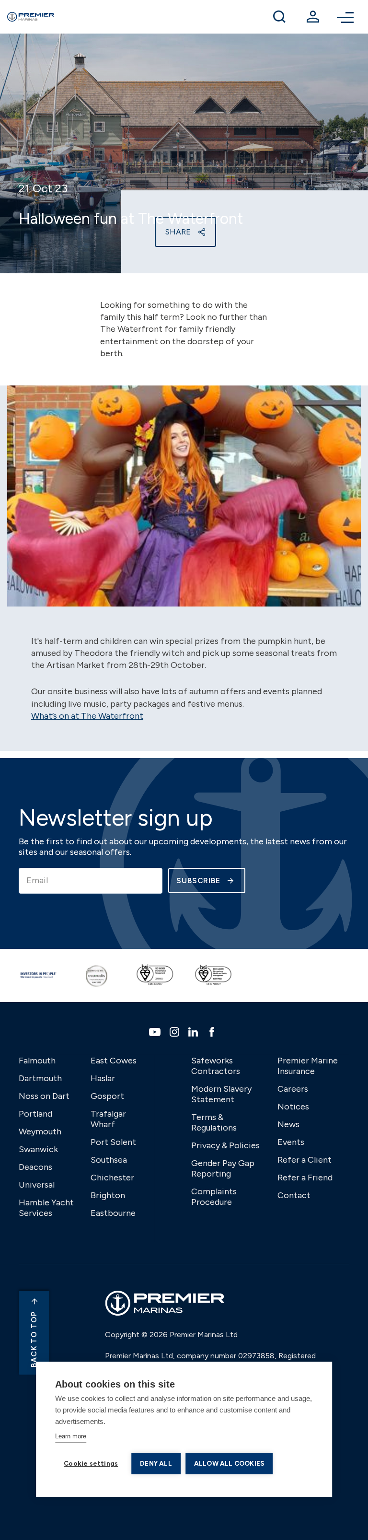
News (288, 1124)
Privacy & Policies (225, 1145)
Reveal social (202, 232)
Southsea (109, 1160)
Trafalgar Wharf (108, 1119)
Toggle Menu (346, 17)
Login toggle (313, 17)
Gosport (107, 1096)
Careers (292, 1089)
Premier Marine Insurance (307, 1065)
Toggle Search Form (279, 17)
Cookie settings (91, 1463)
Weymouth (40, 1131)
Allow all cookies (229, 1463)
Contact (293, 1195)
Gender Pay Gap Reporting (222, 1168)
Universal (37, 1184)
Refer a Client (304, 1160)
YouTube (156, 1032)
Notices (293, 1106)
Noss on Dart (44, 1096)
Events (290, 1142)
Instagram (176, 1032)
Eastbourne (113, 1213)
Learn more (70, 1436)
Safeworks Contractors (215, 1065)
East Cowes (114, 1060)
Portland (35, 1113)
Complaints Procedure (214, 1196)
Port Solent (113, 1142)
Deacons (35, 1167)
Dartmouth (40, 1078)
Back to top (33, 1339)
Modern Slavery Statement (221, 1094)
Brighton (108, 1195)
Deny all (156, 1463)
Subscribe (198, 880)
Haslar (103, 1078)
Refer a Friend (305, 1177)
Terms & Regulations (214, 1122)
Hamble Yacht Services (46, 1207)
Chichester (112, 1177)
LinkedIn (194, 1032)
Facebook (213, 1032)
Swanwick (38, 1149)
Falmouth (37, 1060)
